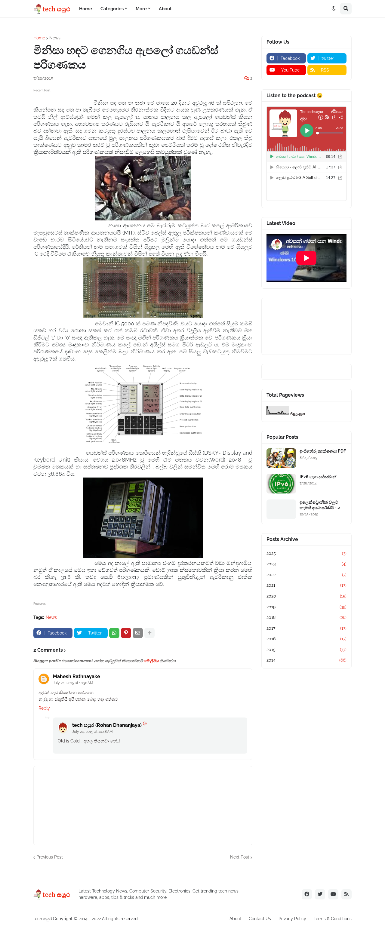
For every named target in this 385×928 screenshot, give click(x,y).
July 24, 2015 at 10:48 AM (92, 732)
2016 (306, 638)
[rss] (346, 894)
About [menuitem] (165, 8)
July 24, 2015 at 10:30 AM (73, 683)
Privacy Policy (292, 918)
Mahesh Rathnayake (76, 676)
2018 (306, 617)
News (54, 38)
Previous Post (49, 857)
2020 (306, 596)
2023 (306, 563)
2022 (306, 574)
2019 (306, 606)
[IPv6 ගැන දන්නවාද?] (281, 483)
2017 (306, 628)
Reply (44, 708)
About (235, 918)
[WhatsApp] (114, 633)
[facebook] (307, 894)
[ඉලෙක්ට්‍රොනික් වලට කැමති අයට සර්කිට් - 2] (281, 509)
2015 (306, 649)
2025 (306, 553)
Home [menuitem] (85, 8)
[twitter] (320, 894)
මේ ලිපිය (151, 661)
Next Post (239, 857)
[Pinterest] (126, 633)
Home (39, 38)
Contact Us (260, 918)
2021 (306, 585)
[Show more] (149, 633)
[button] (333, 8)
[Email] (138, 633)
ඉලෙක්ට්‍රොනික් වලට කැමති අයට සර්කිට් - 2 (320, 505)
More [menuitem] (141, 8)
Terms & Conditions (333, 918)
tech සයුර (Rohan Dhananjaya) (107, 725)
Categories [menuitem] (112, 8)
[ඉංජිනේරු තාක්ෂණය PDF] (281, 458)
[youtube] (333, 894)
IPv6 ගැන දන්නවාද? (318, 476)
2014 (306, 660)
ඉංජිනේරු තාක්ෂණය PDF (323, 451)
